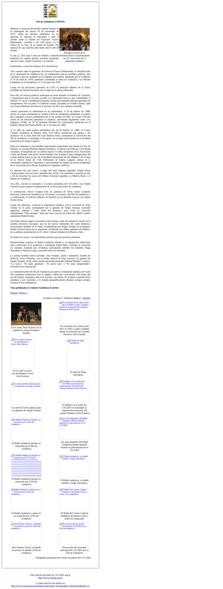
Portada (14, 293)
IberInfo (86, 298)
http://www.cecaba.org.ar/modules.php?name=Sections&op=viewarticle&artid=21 (50, 586)
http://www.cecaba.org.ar (50, 577)
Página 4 (23, 293)
